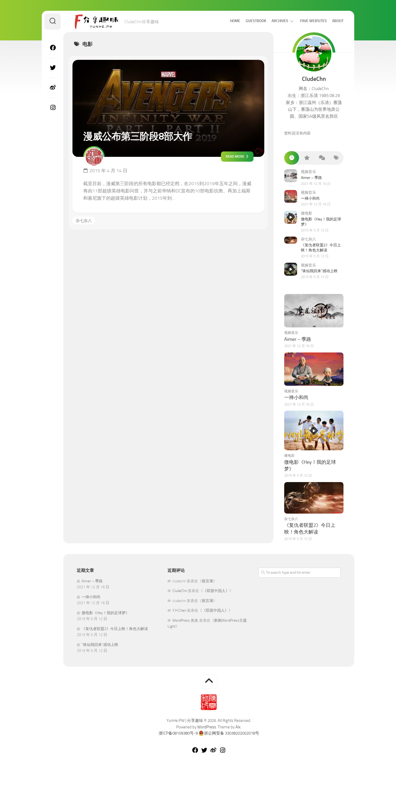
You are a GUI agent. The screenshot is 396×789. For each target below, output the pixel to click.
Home (235, 21)
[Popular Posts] (306, 158)
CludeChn (179, 591)
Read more (235, 156)
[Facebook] (52, 48)
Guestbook (256, 21)
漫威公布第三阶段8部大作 (137, 136)
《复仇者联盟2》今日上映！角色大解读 (115, 629)
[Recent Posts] (291, 158)
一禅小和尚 (310, 198)
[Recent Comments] (321, 158)
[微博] (52, 87)
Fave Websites (313, 21)
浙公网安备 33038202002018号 (231, 733)
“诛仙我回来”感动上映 (319, 271)
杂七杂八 (84, 220)
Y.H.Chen (179, 610)
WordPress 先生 (185, 620)
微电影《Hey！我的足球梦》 (105, 613)
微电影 (306, 213)
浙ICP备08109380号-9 (178, 733)
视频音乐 (308, 171)
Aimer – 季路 (311, 177)
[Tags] (336, 158)
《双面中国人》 (216, 591)
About (337, 21)
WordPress (206, 727)
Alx (238, 727)
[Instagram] (52, 107)
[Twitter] (52, 68)
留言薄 (207, 581)
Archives (280, 21)
